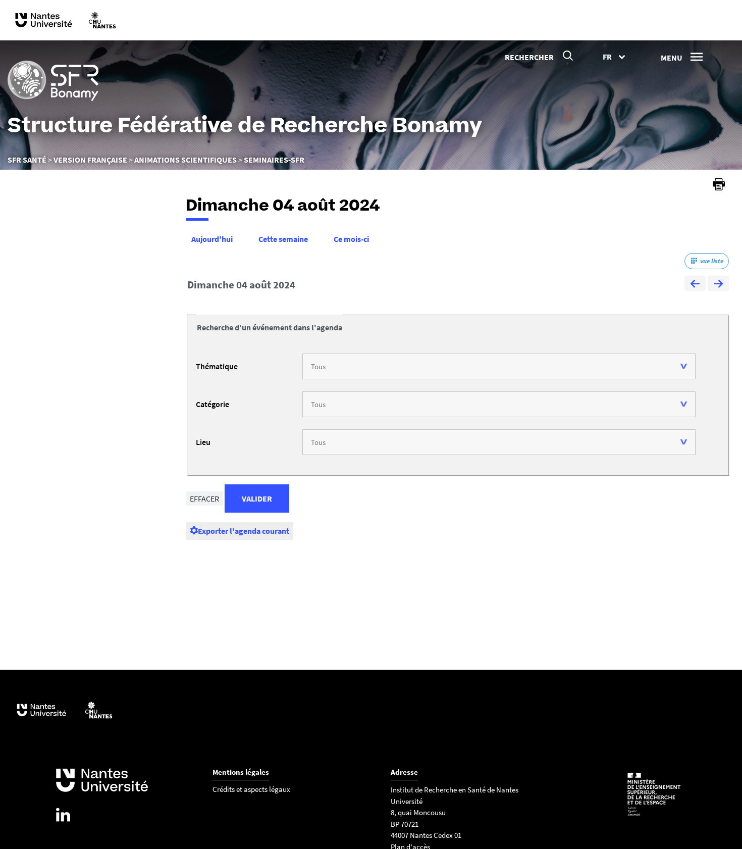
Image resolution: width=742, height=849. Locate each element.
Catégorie (212, 404)
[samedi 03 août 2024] (695, 284)
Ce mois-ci (351, 239)
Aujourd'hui (212, 239)
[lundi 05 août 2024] (718, 284)
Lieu (203, 442)
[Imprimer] (718, 184)
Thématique (217, 366)
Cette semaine (283, 239)
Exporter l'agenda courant (243, 531)
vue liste (711, 261)
